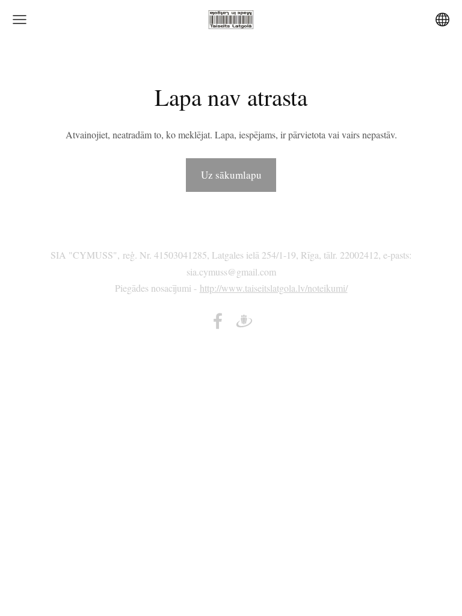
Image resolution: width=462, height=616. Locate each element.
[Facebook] (218, 320)
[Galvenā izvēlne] (19, 19)
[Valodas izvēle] (442, 19)
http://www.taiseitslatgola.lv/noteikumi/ (274, 288)
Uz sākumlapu (231, 175)
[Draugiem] (244, 320)
